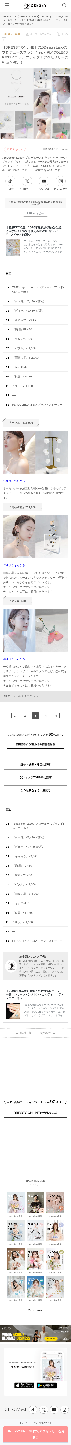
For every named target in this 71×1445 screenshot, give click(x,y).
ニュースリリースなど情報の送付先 (35, 1423)
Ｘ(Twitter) (27, 189)
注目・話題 (14, 34)
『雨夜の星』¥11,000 (25, 357)
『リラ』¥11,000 (22, 386)
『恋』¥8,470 (20, 367)
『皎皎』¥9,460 (22, 338)
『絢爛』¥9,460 (22, 329)
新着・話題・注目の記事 (35, 764)
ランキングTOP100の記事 (35, 777)
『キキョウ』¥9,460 (24, 320)
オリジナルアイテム (40, 34)
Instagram (60, 189)
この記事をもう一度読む (35, 790)
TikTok (10, 189)
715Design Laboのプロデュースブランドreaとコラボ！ (38, 289)
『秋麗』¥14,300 (22, 376)
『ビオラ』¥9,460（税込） (29, 310)
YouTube (43, 189)
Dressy (35, 6)
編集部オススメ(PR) (32, 956)
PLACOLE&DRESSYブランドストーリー (37, 404)
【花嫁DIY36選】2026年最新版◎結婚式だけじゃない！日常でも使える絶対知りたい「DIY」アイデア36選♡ (34, 231)
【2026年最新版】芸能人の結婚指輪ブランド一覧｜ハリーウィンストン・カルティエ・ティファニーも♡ (35, 994)
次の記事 (47, 1033)
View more (35, 1309)
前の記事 (23, 1033)
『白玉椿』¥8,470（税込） (29, 301)
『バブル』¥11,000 (24, 348)
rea (14, 395)
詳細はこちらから (14, 480)
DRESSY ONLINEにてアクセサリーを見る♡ (35, 1434)
